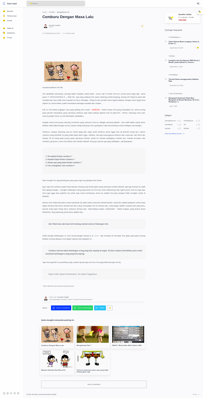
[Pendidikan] (174, 75)
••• (198, 14)
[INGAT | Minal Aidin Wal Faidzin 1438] (128, 334)
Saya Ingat (12, 4)
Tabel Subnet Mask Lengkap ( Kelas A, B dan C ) (184, 42)
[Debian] (172, 56)
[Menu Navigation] (4, 3)
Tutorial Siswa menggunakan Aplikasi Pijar (184, 80)
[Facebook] (4, 393)
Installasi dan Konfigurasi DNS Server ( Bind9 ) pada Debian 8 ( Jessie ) (184, 61)
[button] (198, 3)
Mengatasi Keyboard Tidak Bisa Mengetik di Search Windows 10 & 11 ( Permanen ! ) (184, 100)
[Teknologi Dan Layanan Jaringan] (191, 37)
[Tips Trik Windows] (176, 93)
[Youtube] (15, 393)
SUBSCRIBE (182, 20)
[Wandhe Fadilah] (54, 25)
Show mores (177, 134)
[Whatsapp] (18, 393)
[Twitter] (11, 393)
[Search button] (31, 3)
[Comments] (197, 48)
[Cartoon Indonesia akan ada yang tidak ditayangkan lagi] (93, 359)
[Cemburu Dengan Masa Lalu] (57, 334)
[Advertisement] (93, 45)
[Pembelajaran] (175, 37)
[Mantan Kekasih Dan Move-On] (57, 359)
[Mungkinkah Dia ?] (93, 334)
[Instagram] (7, 393)
